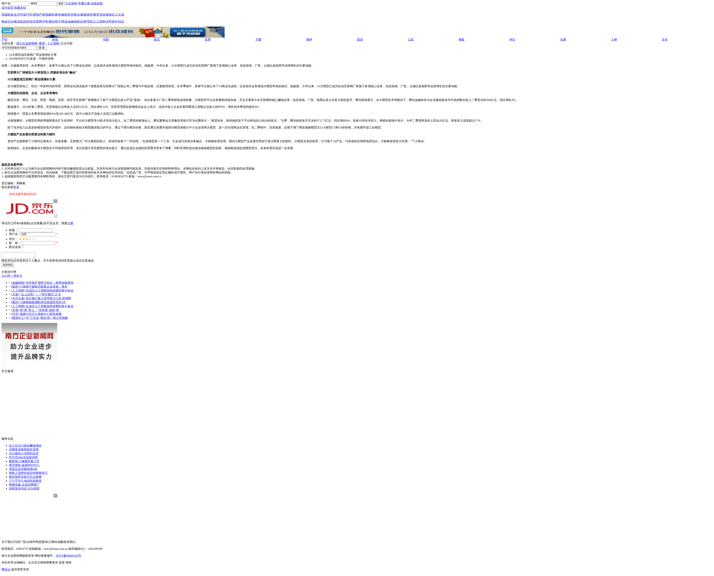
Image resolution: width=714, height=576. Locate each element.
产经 (4, 39)
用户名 (5, 3)
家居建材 (48, 14)
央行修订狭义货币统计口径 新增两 (48, 298)
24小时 (5, 275)
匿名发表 (15, 247)
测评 (309, 39)
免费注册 (84, 3)
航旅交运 (7, 21)
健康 (83, 14)
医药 (90, 14)
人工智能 (99, 21)
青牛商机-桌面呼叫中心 (24, 465)
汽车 (29, 14)
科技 (29, 21)
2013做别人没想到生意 (24, 453)
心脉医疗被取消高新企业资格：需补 (43, 286)
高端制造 (7, 14)
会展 (563, 39)
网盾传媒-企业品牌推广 (24, 484)
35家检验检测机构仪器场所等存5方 (43, 302)
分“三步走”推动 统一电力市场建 (47, 317)
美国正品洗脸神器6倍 (23, 469)
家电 (58, 14)
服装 (64, 14)
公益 (411, 39)
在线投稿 (97, 3)
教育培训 (99, 14)
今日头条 (18, 298)
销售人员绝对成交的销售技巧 (28, 472)
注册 (70, 223)
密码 (34, 3)
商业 (64, 21)
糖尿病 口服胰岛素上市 (24, 461)
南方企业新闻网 (26, 43)
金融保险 (74, 21)
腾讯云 (6, 569)
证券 (83, 21)
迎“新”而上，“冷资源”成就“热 (39, 310)
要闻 (42, 43)
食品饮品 (20, 21)
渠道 (360, 39)
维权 (461, 39)
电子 (58, 21)
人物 (614, 39)
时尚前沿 (74, 14)
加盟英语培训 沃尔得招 (24, 488)
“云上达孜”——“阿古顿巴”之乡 (40, 294)
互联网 (37, 21)
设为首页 (7, 7)
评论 (512, 39)
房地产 (37, 14)
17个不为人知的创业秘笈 (25, 480)
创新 (106, 39)
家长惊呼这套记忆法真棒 (25, 476)
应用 (208, 39)
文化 (665, 39)
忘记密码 (71, 3)
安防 (90, 21)
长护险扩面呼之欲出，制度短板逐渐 (49, 282)
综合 (121, 21)
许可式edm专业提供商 (23, 457)
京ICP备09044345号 (68, 555)
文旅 (121, 14)
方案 (258, 39)
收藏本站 (20, 7)
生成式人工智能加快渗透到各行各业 (49, 290)
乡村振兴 (112, 21)
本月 (19, 275)
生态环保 (20, 14)
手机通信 (48, 21)
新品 (157, 39)
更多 (16, 187)
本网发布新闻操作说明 (24, 449)
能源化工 (112, 14)
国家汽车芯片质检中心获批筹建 (41, 314)
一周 (13, 275)
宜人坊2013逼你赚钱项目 (25, 445)
